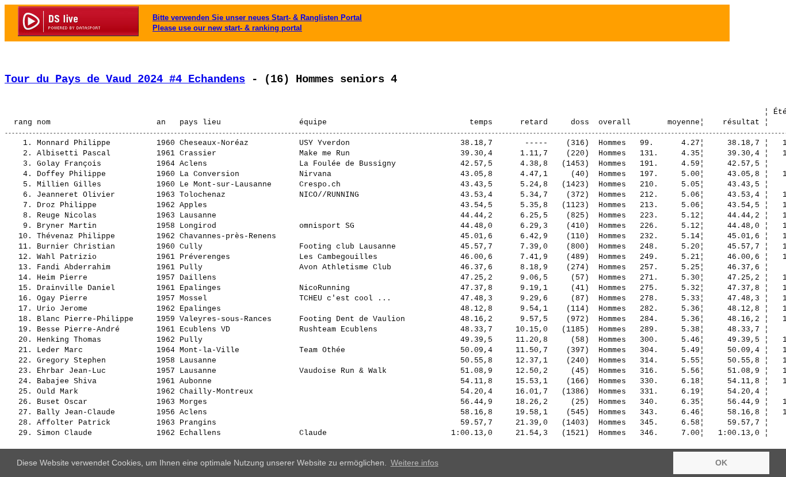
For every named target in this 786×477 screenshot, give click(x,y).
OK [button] (721, 462)
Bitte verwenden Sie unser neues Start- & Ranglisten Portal (257, 17)
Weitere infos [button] (414, 462)
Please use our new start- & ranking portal (227, 28)
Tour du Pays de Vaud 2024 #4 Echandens (125, 79)
